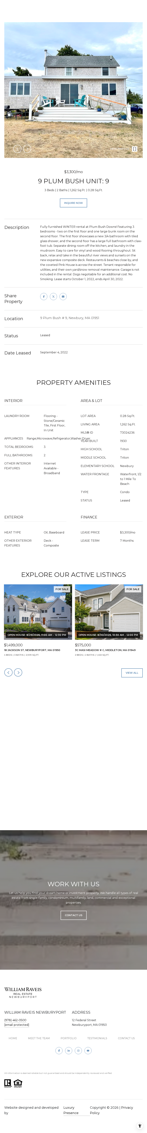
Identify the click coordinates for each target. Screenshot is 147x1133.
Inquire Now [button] (73, 203)
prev (17, 149)
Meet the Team (39, 1038)
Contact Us (126, 1038)
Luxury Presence (71, 1110)
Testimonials (97, 1038)
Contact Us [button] (73, 915)
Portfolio (69, 1038)
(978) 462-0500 (15, 1020)
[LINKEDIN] (68, 1050)
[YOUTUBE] (88, 1050)
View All (132, 672)
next (27, 149)
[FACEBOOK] (59, 1050)
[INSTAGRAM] (78, 1050)
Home (13, 1038)
